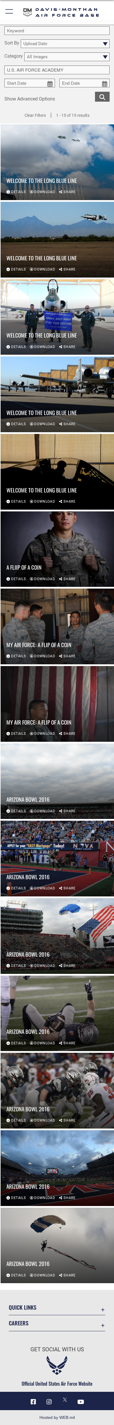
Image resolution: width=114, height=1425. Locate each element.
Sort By (11, 43)
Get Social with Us (57, 1349)
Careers (18, 1323)
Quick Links (22, 1307)
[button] (9, 12)
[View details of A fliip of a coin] (57, 549)
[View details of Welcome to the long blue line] (57, 162)
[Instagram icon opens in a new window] (49, 1402)
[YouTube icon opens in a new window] (80, 1402)
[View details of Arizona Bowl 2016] (57, 781)
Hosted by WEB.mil (57, 1417)
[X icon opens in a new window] (65, 1399)
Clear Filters (35, 115)
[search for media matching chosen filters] (102, 96)
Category (13, 56)
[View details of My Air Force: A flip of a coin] (57, 626)
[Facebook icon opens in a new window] (33, 1402)
